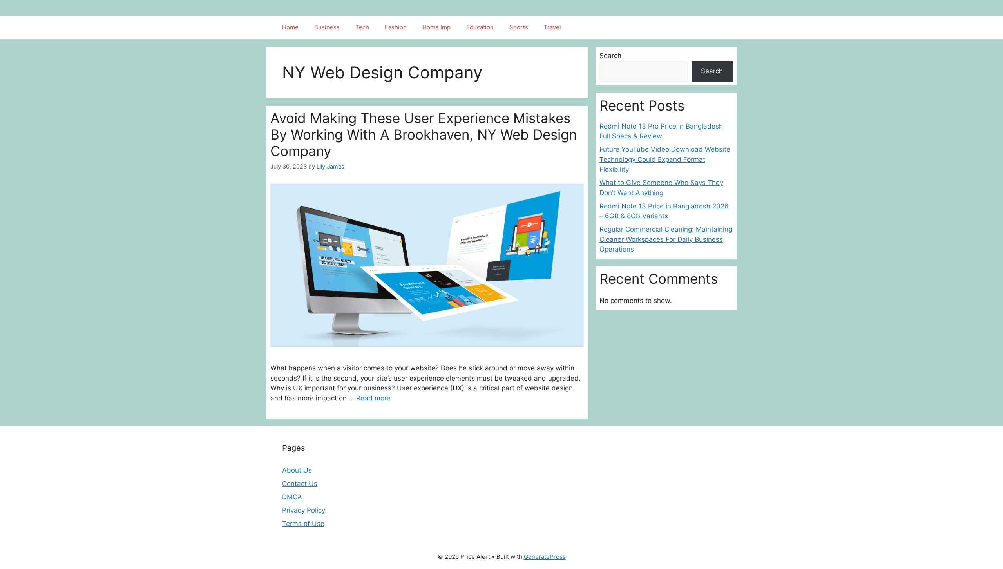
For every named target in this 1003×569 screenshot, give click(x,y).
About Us (297, 470)
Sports (518, 27)
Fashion (396, 27)
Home (290, 27)
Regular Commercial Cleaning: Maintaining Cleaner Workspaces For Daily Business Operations (665, 239)
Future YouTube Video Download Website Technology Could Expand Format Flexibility (664, 159)
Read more (373, 398)
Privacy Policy (303, 510)
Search (610, 56)
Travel (552, 27)
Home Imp (436, 27)
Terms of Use (303, 523)
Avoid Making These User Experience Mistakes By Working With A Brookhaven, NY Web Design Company (423, 134)
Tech (362, 27)
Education (480, 27)
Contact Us (299, 483)
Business (327, 27)
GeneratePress (545, 556)
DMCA (292, 497)
